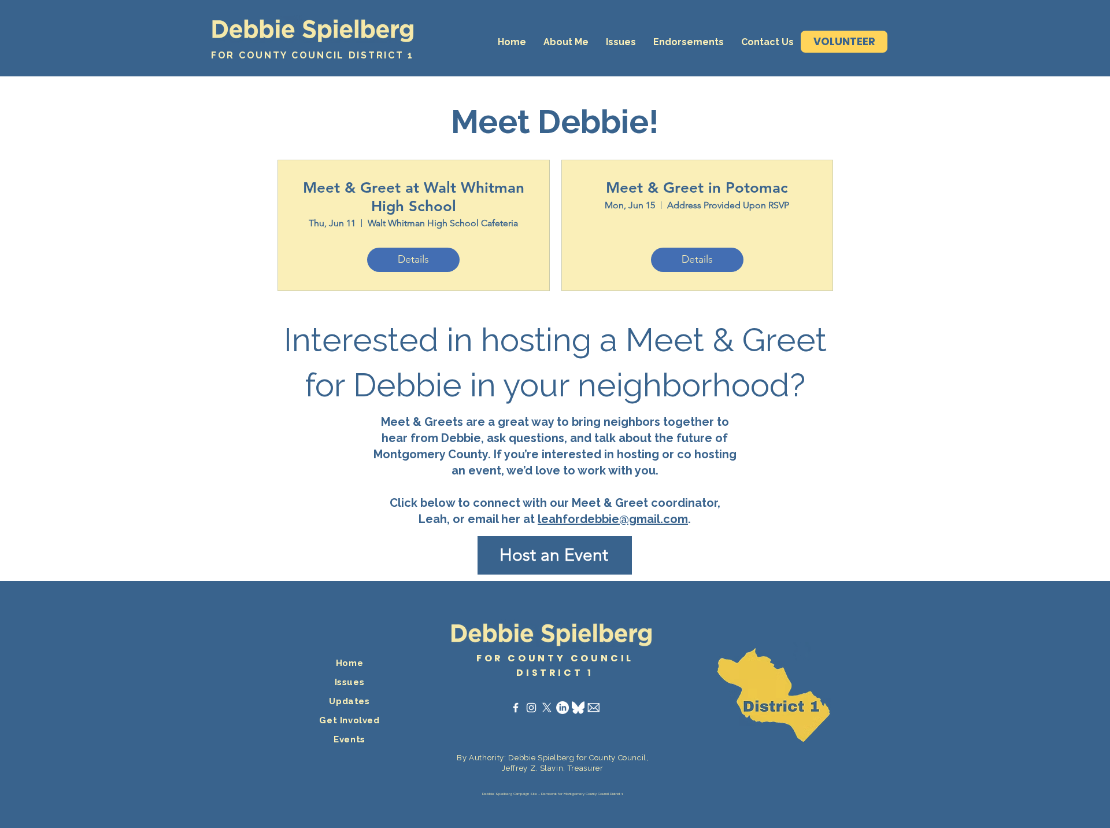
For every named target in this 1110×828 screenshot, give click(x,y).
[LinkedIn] (562, 707)
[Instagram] (531, 707)
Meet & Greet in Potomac (697, 188)
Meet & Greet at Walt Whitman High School (413, 197)
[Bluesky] (578, 707)
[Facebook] (515, 707)
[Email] (593, 707)
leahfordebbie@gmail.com (613, 519)
